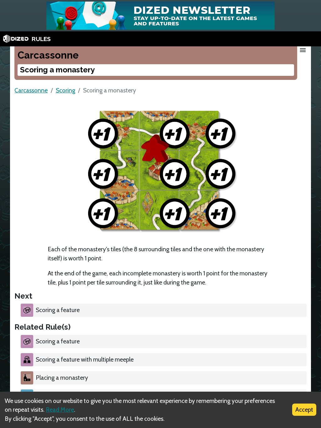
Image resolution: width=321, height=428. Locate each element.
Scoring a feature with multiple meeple (85, 359)
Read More (60, 409)
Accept (304, 409)
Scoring (65, 90)
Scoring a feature (58, 310)
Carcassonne (31, 90)
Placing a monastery (62, 377)
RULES (41, 38)
